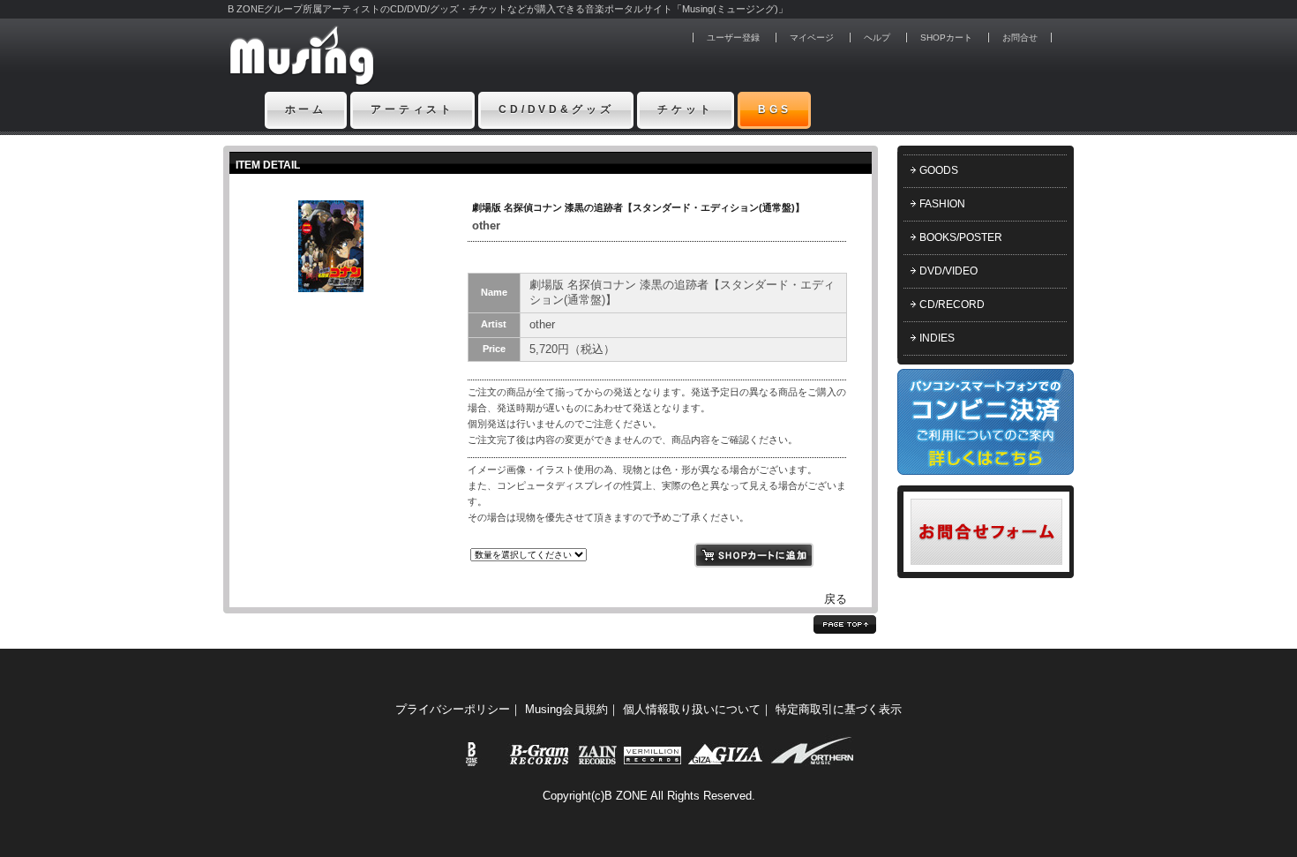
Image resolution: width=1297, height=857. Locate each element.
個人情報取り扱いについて (692, 709)
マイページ (812, 37)
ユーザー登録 (733, 37)
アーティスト (412, 109)
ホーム (306, 109)
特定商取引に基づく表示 (839, 709)
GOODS (938, 170)
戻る (835, 598)
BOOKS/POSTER (960, 237)
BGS (774, 109)
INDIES (937, 338)
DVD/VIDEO (948, 271)
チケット (685, 109)
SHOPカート (946, 37)
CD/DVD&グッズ (556, 109)
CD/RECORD (952, 304)
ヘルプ (877, 37)
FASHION (942, 204)
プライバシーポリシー (452, 709)
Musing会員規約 (566, 709)
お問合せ (1020, 37)
